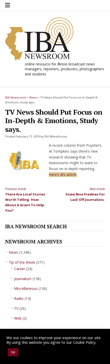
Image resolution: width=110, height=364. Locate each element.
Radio (19, 298)
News (13, 252)
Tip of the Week (22, 262)
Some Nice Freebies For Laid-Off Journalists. (85, 194)
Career (19, 268)
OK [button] (13, 352)
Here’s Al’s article (62, 174)
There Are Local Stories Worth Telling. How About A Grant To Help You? (25, 200)
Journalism (22, 278)
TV (16, 308)
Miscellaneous (26, 288)
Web (17, 318)
